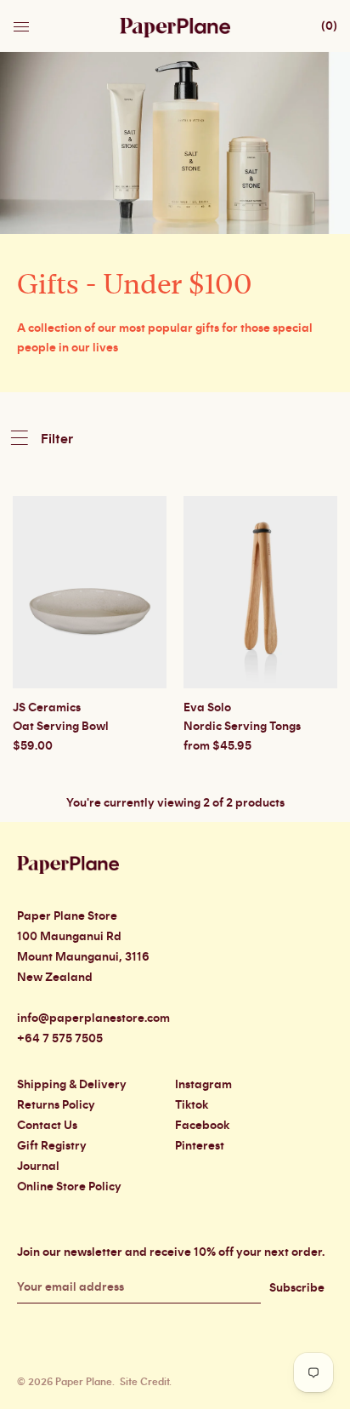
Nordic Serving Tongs (242, 727)
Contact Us (47, 1126)
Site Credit (144, 1382)
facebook (202, 1126)
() (329, 26)
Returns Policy (56, 1105)
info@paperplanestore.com (93, 1018)
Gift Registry (52, 1146)
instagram (203, 1085)
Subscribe (297, 1288)
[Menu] (23, 22)
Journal (38, 1166)
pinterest (199, 1146)
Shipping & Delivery (72, 1085)
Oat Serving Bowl (61, 727)
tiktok (191, 1105)
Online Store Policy (69, 1187)
